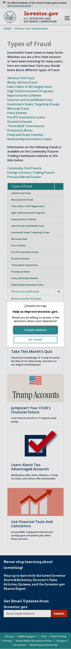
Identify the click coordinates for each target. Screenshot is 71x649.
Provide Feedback (35, 330)
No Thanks (35, 339)
